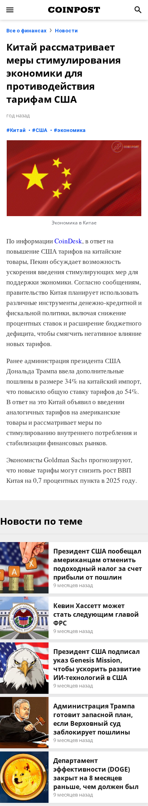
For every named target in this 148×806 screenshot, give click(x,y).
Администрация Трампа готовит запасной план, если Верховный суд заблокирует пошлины (94, 719)
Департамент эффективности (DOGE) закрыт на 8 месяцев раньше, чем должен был (96, 773)
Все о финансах (26, 31)
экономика (71, 130)
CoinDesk (68, 240)
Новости (66, 31)
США (41, 130)
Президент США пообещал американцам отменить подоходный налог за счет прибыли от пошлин (97, 564)
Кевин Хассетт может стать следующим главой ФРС (96, 614)
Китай (18, 130)
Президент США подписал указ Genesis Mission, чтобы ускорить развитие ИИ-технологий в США (97, 664)
